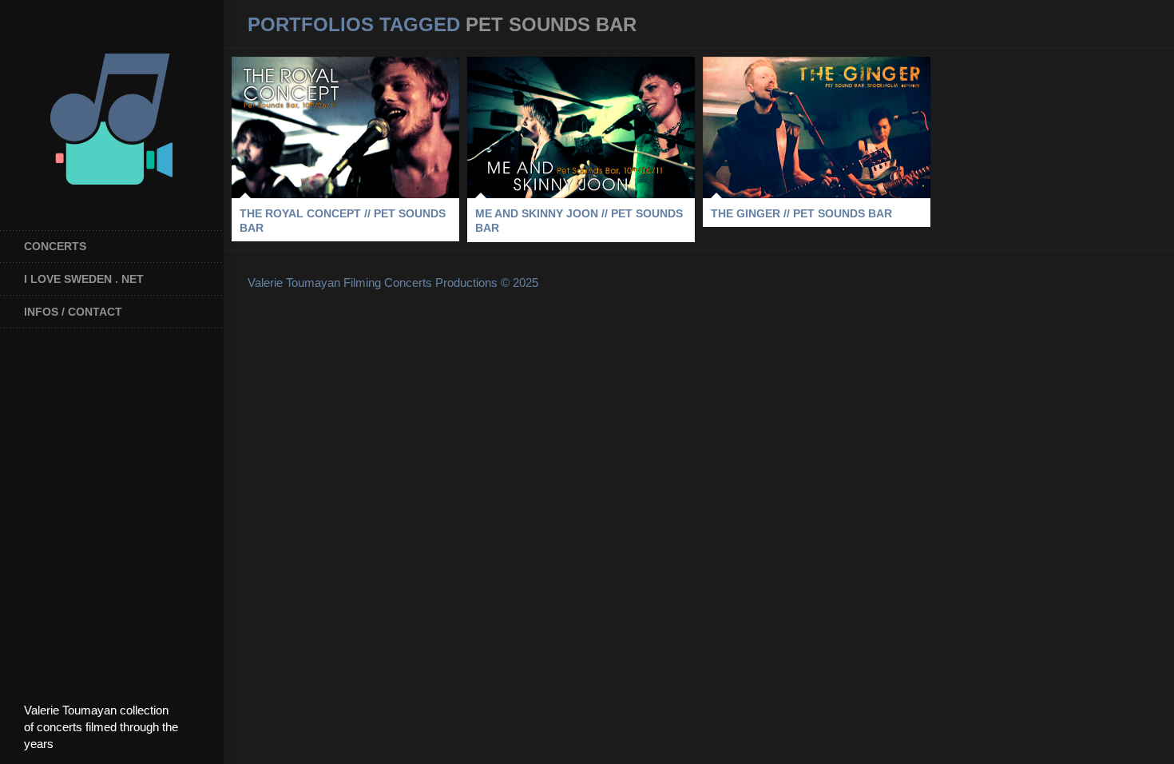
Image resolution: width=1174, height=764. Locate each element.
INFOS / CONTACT (73, 311)
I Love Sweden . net (84, 279)
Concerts (55, 246)
